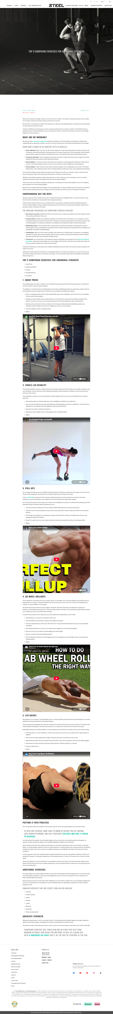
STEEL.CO (81, 5)
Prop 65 (12, 986)
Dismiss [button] (80, 1012)
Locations (13, 961)
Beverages (23, 5)
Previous (83, 110)
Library (86, 5)
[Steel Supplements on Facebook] (74, 973)
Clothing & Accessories (72, 5)
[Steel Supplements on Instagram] (94, 973)
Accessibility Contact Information (18, 983)
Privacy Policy (14, 972)
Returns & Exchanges (15, 966)
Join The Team (108, 5)
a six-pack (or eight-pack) (40, 141)
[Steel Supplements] (56, 5)
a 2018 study (30, 497)
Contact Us (13, 975)
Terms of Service (15, 969)
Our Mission (13, 953)
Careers (13, 977)
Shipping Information (15, 964)
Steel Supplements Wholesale (17, 955)
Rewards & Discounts (96, 5)
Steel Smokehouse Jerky (35, 5)
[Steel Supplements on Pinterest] (87, 973)
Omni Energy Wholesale (16, 958)
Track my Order (14, 980)
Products (9, 5)
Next (88, 110)
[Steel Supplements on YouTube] (80, 973)
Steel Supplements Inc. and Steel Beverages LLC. (26, 991)
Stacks (16, 5)
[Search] (91, 1)
